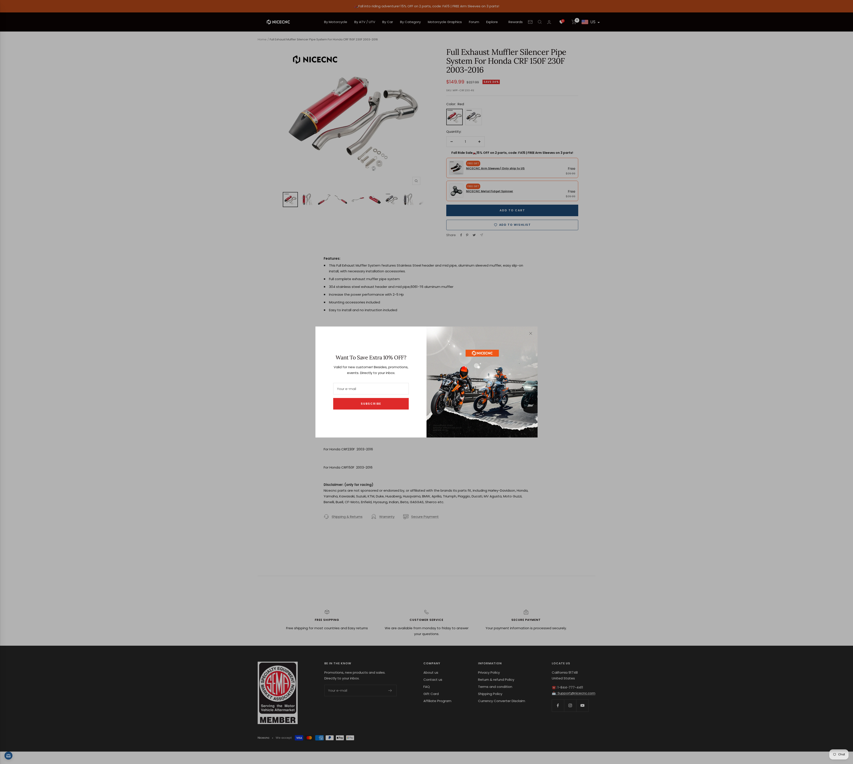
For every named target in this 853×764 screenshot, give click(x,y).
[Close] (530, 333)
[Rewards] (8, 756)
